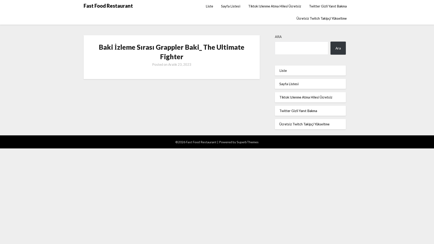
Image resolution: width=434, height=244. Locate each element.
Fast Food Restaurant (108, 6)
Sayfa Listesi (230, 6)
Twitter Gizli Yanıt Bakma (328, 6)
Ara (278, 37)
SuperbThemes (248, 142)
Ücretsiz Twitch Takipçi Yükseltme (322, 18)
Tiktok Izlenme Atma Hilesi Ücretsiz (274, 6)
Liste (209, 6)
